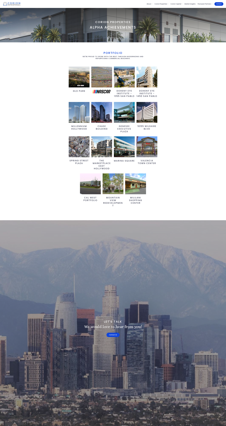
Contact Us (113, 335)
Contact (219, 4)
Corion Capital (175, 4)
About (149, 4)
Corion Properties (160, 4)
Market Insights (190, 4)
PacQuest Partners (204, 4)
